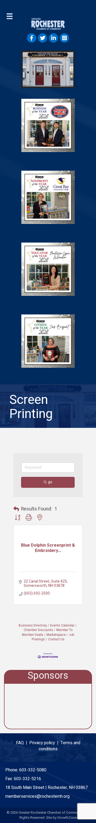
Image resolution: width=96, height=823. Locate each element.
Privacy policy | (45, 743)
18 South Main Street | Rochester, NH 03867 (46, 787)
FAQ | (22, 743)
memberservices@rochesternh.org (37, 796)
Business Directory (33, 625)
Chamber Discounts (38, 630)
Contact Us (56, 639)
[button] (16, 509)
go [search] (50, 482)
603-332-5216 (27, 779)
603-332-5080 (32, 770)
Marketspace (56, 635)
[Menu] (9, 16)
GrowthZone (67, 817)
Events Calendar (62, 625)
